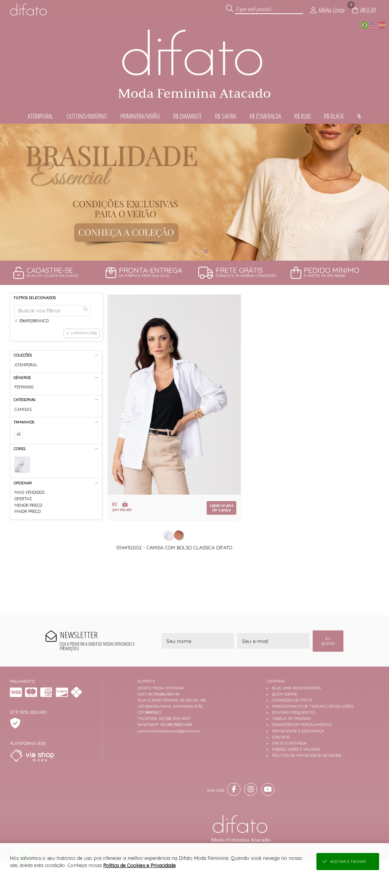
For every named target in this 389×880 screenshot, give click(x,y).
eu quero (328, 641)
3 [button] (206, 251)
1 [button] (183, 251)
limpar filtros (84, 333)
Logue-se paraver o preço (221, 507)
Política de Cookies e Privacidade (139, 865)
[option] (194, 192)
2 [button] (194, 251)
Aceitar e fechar (348, 861)
